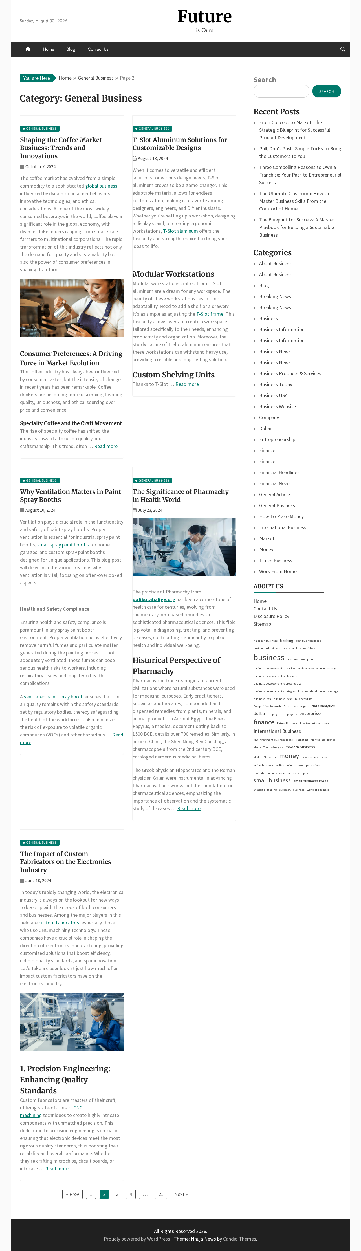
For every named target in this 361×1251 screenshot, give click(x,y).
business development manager (317, 668)
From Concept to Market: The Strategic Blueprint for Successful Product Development (294, 130)
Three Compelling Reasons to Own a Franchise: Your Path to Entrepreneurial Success (300, 175)
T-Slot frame (209, 314)
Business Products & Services (290, 373)
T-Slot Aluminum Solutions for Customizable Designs (180, 144)
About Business (275, 263)
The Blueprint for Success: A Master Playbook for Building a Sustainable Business (296, 227)
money (289, 755)
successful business (291, 790)
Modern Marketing (265, 757)
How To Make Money (281, 516)
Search (265, 79)
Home (48, 49)
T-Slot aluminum (180, 231)
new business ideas (314, 757)
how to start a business (314, 723)
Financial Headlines (279, 472)
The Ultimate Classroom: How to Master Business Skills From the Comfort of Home (294, 201)
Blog (71, 49)
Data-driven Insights (296, 706)
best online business (267, 648)
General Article (274, 494)
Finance (267, 450)
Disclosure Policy (271, 616)
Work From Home (278, 571)
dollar (259, 713)
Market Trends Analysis (268, 747)
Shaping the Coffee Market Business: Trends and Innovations (61, 148)
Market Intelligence (323, 740)
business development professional (276, 676)
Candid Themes (239, 1238)
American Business (266, 641)
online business (264, 765)
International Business (282, 527)
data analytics (323, 706)
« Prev (72, 1194)
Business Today (275, 384)
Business (268, 318)
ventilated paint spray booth (53, 696)
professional (314, 765)
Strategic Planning (265, 790)
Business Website (277, 406)
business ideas (283, 699)
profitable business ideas (269, 773)
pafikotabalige (149, 599)
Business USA (273, 395)
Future (204, 16)
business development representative (277, 683)
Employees (290, 714)
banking (286, 640)
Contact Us (98, 49)
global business (101, 186)
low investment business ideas (273, 740)
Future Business (287, 723)
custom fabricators (58, 922)
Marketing (301, 740)
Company (269, 417)
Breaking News (275, 296)
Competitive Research (267, 706)
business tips (303, 699)
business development (301, 659)
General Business (277, 505)
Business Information (282, 329)
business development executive (274, 668)
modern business (300, 746)
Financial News (274, 483)
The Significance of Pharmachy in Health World (181, 496)
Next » (181, 1194)
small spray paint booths (63, 544)
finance (264, 722)
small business (272, 780)
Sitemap (262, 624)
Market (266, 538)
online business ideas (289, 765)
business (269, 657)
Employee (274, 714)
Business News (275, 351)
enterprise (310, 713)
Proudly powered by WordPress (137, 1238)
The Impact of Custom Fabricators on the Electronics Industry (65, 862)
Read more (106, 446)
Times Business (275, 560)
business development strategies (275, 691)
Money (266, 549)
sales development (300, 773)
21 (161, 1194)
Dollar (265, 428)
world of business (318, 790)
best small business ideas (298, 648)
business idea (262, 699)
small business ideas (310, 781)
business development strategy (318, 691)
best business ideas (308, 641)
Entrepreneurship (277, 439)
